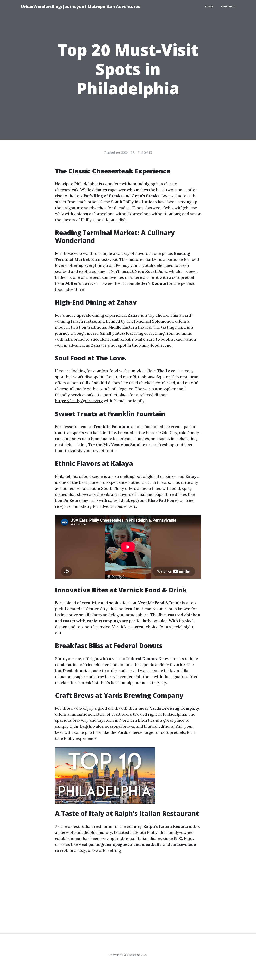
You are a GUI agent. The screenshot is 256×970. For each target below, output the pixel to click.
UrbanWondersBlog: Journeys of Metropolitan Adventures (80, 6)
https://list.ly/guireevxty (79, 400)
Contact (228, 6)
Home (209, 6)
